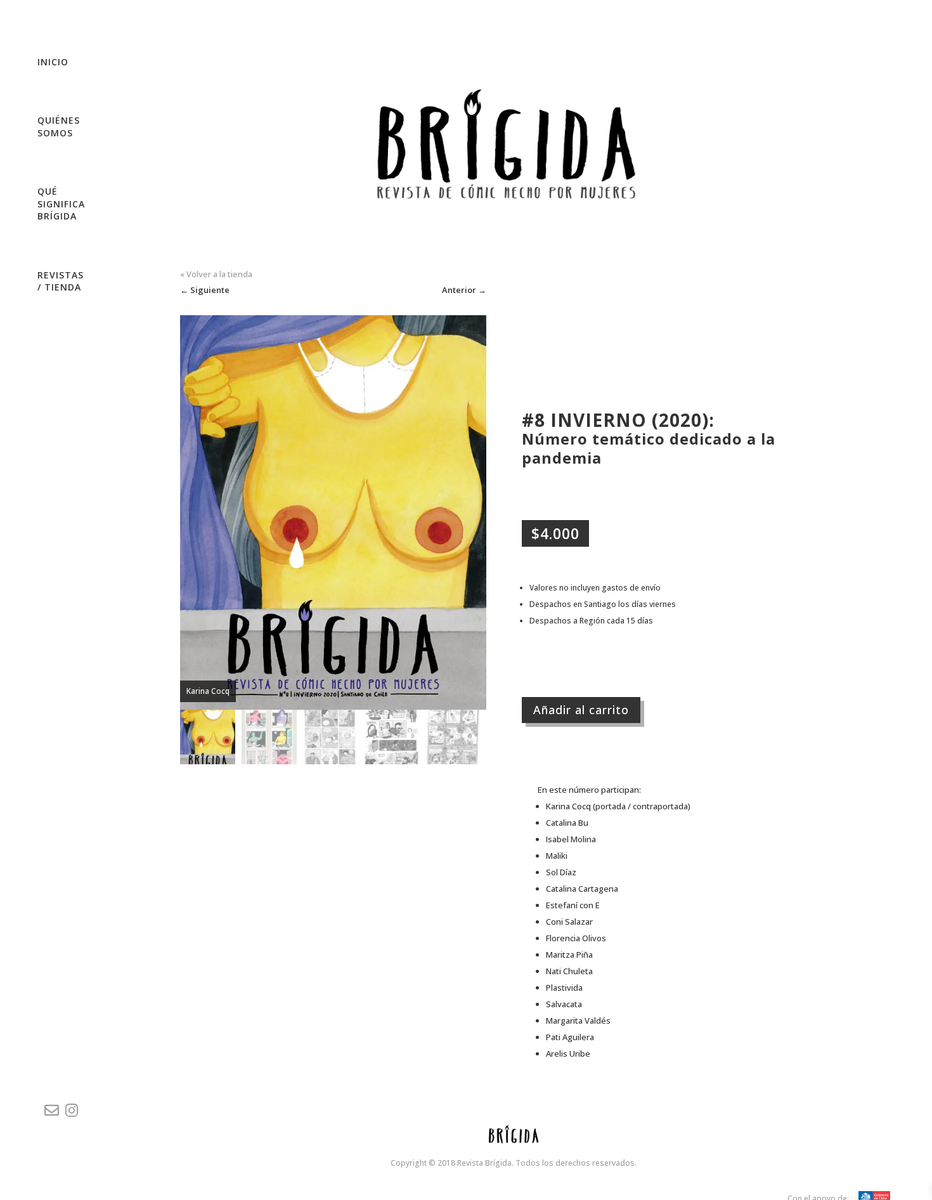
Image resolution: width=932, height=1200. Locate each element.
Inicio (52, 62)
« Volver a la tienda (216, 274)
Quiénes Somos (58, 126)
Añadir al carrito (581, 709)
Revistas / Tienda (60, 281)
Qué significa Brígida (61, 203)
